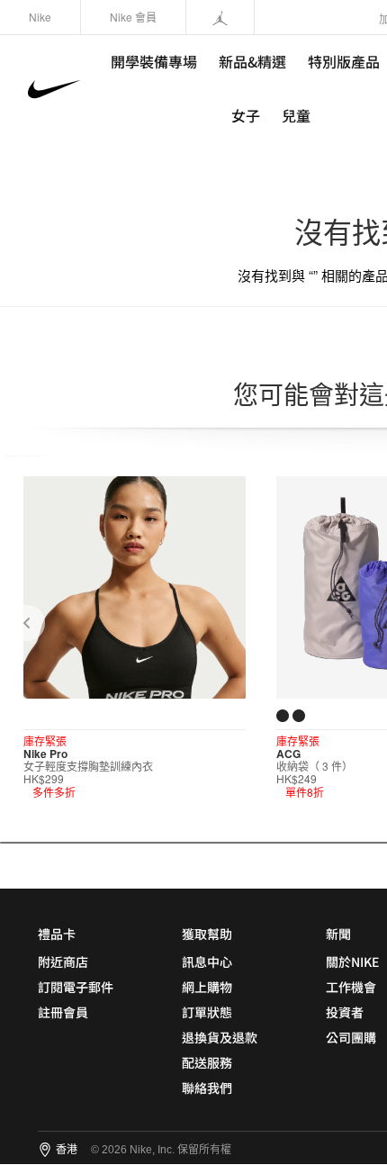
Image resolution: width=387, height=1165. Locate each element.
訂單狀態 (207, 1012)
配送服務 (207, 1062)
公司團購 (351, 1037)
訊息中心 (207, 962)
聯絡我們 (207, 1088)
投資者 (345, 1012)
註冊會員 (63, 1012)
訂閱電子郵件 (75, 987)
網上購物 (207, 987)
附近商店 (63, 962)
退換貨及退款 (219, 1037)
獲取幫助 (207, 934)
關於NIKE (352, 962)
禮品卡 (57, 934)
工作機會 (351, 987)
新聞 (338, 934)
